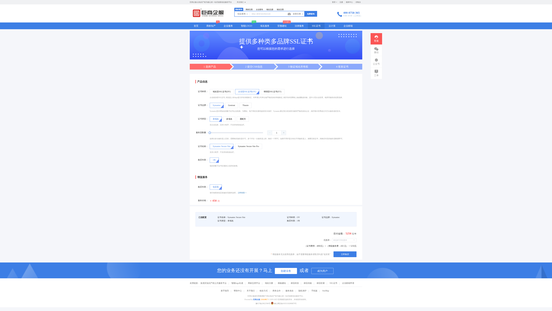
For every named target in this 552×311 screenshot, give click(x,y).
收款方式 (264, 291)
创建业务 (286, 271)
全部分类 (297, 14)
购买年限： (203, 160)
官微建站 (282, 26)
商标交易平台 (254, 283)
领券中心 (349, 2)
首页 (196, 26)
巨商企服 (256, 299)
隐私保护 (302, 291)
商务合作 (277, 291)
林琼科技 (295, 283)
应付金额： (339, 233)
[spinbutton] (276, 132)
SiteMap (325, 291)
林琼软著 (321, 283)
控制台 (358, 2)
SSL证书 (316, 26)
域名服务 (264, 26)
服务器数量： (202, 132)
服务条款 (289, 291)
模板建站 (282, 283)
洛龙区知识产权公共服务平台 (213, 283)
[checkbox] (216, 187)
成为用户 (322, 271)
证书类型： (203, 119)
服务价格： (203, 200)
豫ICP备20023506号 (263, 304)
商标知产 (211, 26)
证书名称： (203, 146)
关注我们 (240, 2)
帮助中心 (238, 291)
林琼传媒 (308, 283)
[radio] (222, 91)
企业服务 (228, 26)
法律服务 (299, 26)
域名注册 (269, 283)
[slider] (248, 132)
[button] (270, 133)
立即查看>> (242, 193)
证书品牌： (203, 105)
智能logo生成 (237, 283)
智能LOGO (246, 26)
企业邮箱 (348, 26)
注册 (341, 2)
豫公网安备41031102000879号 (285, 304)
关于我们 (251, 291)
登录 (334, 2)
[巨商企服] (208, 16)
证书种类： (203, 91)
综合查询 (241, 14)
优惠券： (328, 240)
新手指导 (225, 291)
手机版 (314, 291)
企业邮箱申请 (348, 283)
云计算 (332, 26)
